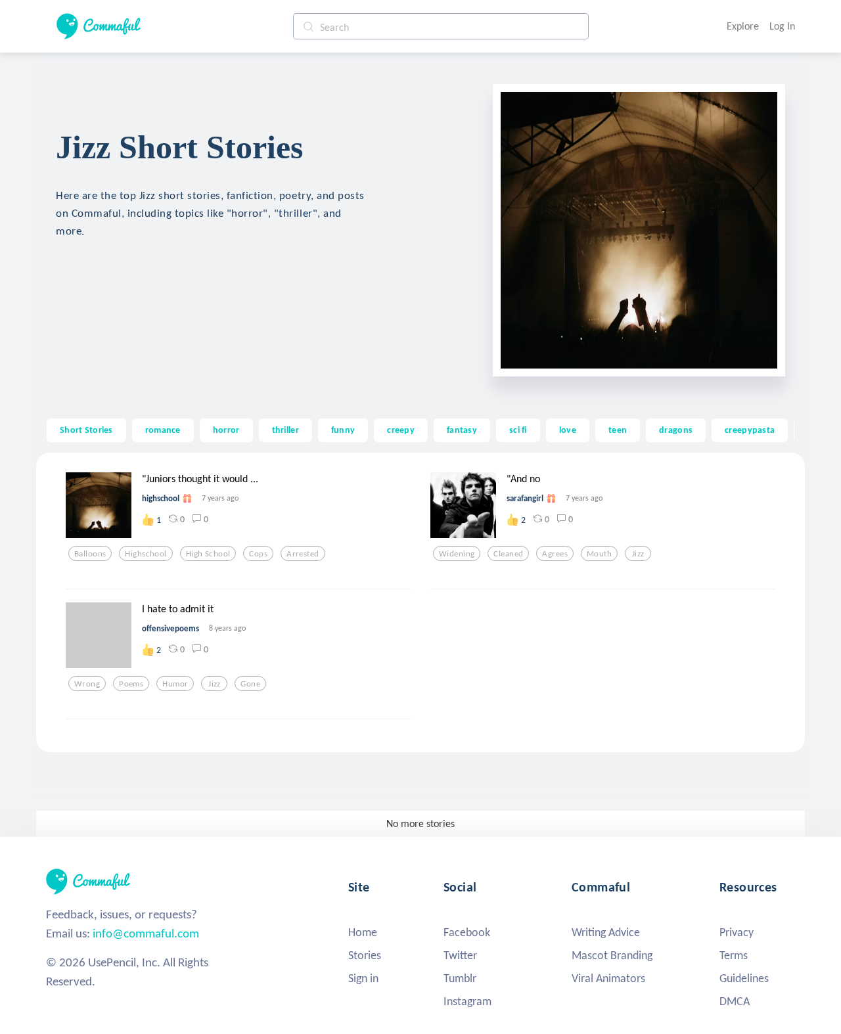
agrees (555, 553)
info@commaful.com (146, 933)
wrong (87, 683)
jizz (638, 553)
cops (258, 553)
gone (250, 683)
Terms (733, 955)
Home (362, 932)
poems (131, 683)
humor (175, 683)
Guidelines (744, 978)
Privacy (736, 932)
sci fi (518, 430)
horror (226, 430)
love (567, 430)
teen (617, 430)
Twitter (460, 955)
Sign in (363, 978)
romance (163, 430)
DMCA (734, 1001)
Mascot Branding (612, 955)
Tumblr (459, 978)
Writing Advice (606, 932)
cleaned (508, 553)
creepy (401, 430)
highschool (145, 553)
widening (456, 553)
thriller (285, 430)
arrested (302, 553)
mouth (599, 553)
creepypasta (750, 430)
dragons (676, 430)
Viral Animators (608, 978)
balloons (90, 553)
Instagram (467, 1001)
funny (343, 430)
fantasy (462, 430)
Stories (364, 955)
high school (208, 553)
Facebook (466, 932)
